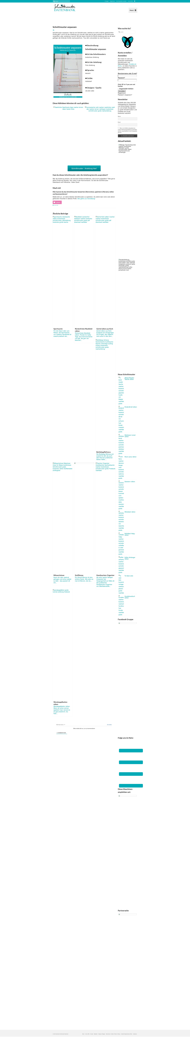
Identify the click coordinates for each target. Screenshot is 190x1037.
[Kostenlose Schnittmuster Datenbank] (66, 8)
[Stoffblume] (84, 518)
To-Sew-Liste (129, 575)
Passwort (121, 78)
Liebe (58, 202)
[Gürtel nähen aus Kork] (105, 271)
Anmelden (109, 724)
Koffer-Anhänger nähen (130, 558)
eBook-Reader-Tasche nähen (129, 378)
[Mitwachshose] (63, 518)
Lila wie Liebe (55, 205)
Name (119, 116)
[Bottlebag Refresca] (105, 394)
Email (119, 122)
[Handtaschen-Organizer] (105, 518)
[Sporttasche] (63, 271)
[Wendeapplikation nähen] (63, 644)
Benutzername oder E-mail (127, 73)
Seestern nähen (130, 481)
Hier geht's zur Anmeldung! (86, 198)
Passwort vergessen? (125, 95)
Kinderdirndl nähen (131, 407)
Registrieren (122, 93)
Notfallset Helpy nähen (130, 534)
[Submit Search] (54, 1)
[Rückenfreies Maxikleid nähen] (84, 271)
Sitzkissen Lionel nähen (130, 435)
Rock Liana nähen (130, 456)
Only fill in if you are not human (126, 85)
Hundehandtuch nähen (130, 596)
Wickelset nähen (130, 512)
